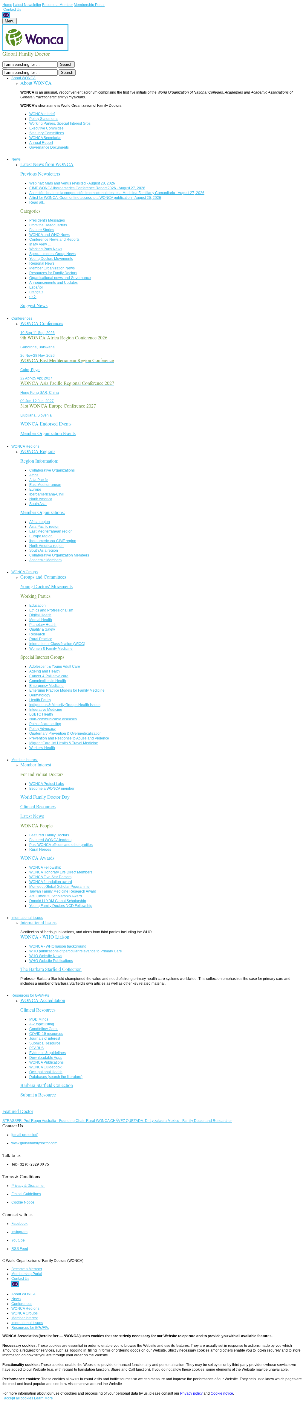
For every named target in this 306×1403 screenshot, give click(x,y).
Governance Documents (49, 147)
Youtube (18, 1240)
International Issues (27, 918)
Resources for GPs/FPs (30, 995)
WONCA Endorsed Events (45, 423)
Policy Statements (43, 119)
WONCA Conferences (41, 323)
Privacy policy (191, 1393)
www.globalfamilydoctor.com (34, 1143)
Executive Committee (46, 128)
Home (7, 5)
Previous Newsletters (40, 173)
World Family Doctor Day (45, 797)
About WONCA (23, 78)
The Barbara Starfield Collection (51, 969)
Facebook (19, 1223)
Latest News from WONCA (47, 164)
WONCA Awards (37, 858)
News (16, 159)
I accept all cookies (17, 1398)
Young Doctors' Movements (46, 586)
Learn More (43, 1398)
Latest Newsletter (27, 5)
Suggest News (34, 305)
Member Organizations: (42, 512)
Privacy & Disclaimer (28, 1186)
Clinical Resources (38, 806)
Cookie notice (222, 1393)
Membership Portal (89, 5)
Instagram (19, 1232)
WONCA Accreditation (42, 1000)
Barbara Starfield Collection (46, 1085)
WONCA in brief (42, 114)
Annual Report (41, 143)
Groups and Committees (43, 577)
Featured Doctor (17, 1111)
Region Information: (39, 461)
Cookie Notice (22, 1202)
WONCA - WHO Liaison (44, 937)
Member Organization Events (48, 433)
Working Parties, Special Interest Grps (60, 123)
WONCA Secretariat (45, 138)
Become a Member (57, 5)
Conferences (21, 318)
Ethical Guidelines (26, 1194)
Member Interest (24, 760)
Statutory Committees (46, 133)
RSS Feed (19, 1249)
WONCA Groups (24, 572)
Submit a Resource (38, 1094)
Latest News (32, 816)
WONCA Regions (25, 446)
